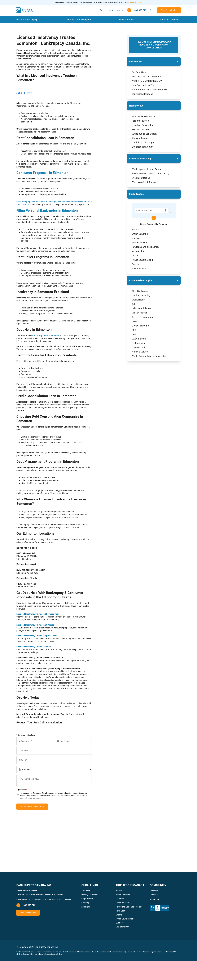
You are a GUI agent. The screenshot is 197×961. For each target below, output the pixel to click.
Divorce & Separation (142, 317)
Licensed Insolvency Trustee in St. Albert (35, 625)
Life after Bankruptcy (142, 146)
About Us (85, 890)
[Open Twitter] (154, 899)
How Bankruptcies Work (144, 85)
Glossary (154, 890)
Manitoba (136, 238)
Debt (134, 304)
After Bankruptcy (140, 291)
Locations (85, 907)
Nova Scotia (138, 251)
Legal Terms (87, 898)
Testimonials (138, 343)
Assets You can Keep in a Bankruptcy (150, 173)
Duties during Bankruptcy (144, 133)
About (120, 10)
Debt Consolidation (141, 308)
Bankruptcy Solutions (142, 94)
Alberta (135, 229)
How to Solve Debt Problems (146, 76)
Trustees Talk (138, 347)
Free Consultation (169, 10)
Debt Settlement (140, 312)
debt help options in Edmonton (45, 335)
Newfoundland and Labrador (146, 247)
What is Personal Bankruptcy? (147, 81)
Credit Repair (138, 299)
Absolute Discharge (141, 138)
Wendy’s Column (140, 351)
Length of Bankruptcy (142, 125)
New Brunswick (139, 242)
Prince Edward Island (142, 260)
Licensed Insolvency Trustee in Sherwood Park (37, 614)
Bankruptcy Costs (140, 129)
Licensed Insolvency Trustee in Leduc (33, 646)
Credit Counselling (141, 295)
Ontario (135, 255)
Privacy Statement (89, 894)
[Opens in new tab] (159, 908)
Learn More (134, 2)
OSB (134, 330)
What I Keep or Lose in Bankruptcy (149, 356)
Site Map (85, 902)
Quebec (135, 264)
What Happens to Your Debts (146, 169)
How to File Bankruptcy (143, 116)
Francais (154, 894)
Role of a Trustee (140, 120)
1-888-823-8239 (29, 905)
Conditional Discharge (143, 142)
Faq (101, 10)
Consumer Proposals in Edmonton (42, 173)
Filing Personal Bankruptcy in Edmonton (47, 210)
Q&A (134, 334)
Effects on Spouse (141, 178)
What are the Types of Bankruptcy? (149, 89)
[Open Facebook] (151, 899)
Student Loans (139, 338)
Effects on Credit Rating (144, 182)
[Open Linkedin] (158, 899)
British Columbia (140, 234)
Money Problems (140, 325)
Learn (110, 10)
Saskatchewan (139, 268)
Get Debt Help (139, 72)
